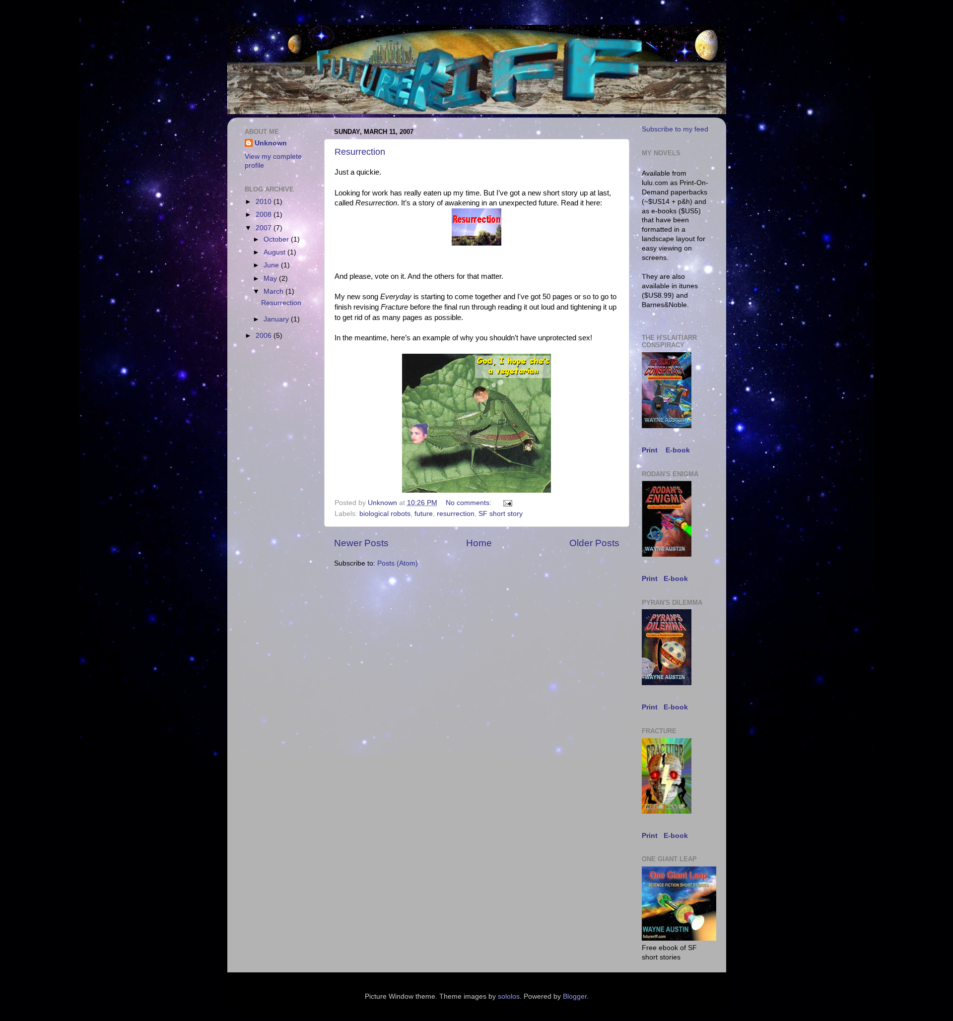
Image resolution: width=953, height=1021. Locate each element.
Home (479, 543)
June (272, 265)
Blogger (575, 996)
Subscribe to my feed (675, 129)
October (277, 239)
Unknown (271, 143)
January (277, 319)
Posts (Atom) (397, 563)
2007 (264, 228)
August (275, 252)
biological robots (384, 513)
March (274, 291)
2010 (264, 201)
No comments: (469, 503)
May (271, 278)
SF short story (500, 513)
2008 (264, 214)
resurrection (456, 513)
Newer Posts (361, 543)
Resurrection (360, 152)
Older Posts (594, 543)
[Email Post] (507, 503)
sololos (509, 996)
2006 (264, 335)
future (423, 513)
